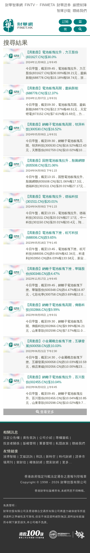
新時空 (51, 456)
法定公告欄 (11, 437)
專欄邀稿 (62, 437)
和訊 (39, 456)
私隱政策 (62, 443)
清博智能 (9, 456)
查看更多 (46, 412)
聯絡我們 (80, 11)
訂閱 (65, 21)
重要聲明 (45, 443)
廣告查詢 (29, 437)
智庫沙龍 (64, 11)
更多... (67, 462)
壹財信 (21, 462)
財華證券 (64, 5)
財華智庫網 (14, 5)
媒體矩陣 (80, 5)
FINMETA (47, 5)
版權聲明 (29, 443)
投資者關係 (11, 443)
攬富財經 (52, 462)
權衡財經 (36, 462)
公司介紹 (45, 437)
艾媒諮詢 (26, 456)
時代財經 (65, 456)
